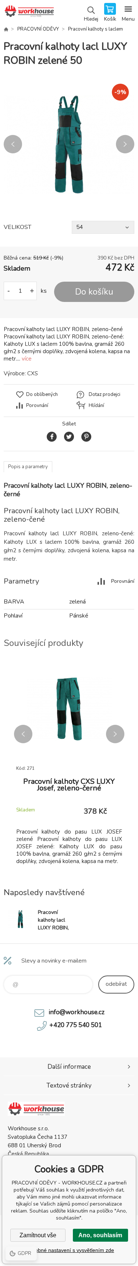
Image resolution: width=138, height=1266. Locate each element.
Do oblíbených (42, 394)
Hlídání (96, 405)
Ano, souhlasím (100, 1235)
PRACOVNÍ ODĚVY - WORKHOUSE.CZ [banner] (29, 13)
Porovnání (37, 405)
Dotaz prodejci (104, 394)
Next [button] (125, 144)
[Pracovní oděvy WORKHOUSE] (6, 29)
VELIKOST (17, 227)
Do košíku (94, 292)
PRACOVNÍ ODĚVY (38, 29)
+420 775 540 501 (75, 1025)
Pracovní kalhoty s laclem (95, 29)
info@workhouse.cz (77, 1012)
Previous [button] (13, 144)
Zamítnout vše (38, 1235)
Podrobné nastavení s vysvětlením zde (69, 1250)
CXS (32, 373)
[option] (69, 144)
